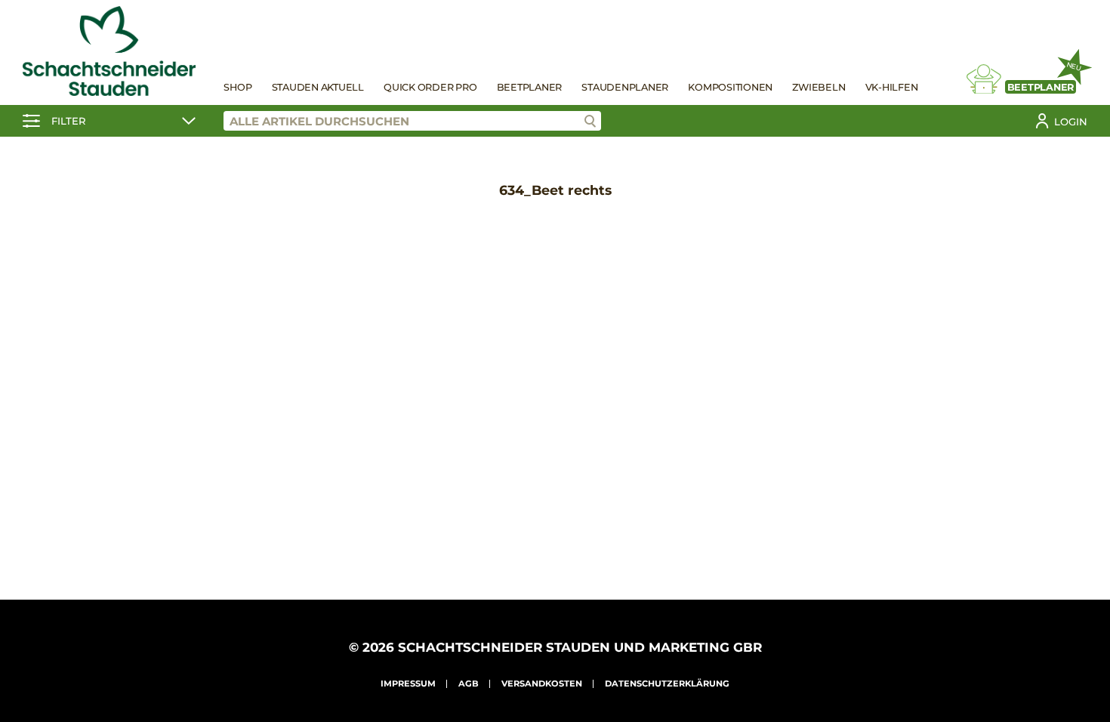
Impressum (408, 683)
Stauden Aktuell (318, 87)
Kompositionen (730, 87)
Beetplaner (530, 87)
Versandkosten (541, 683)
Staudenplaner (624, 87)
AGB (468, 683)
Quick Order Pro (430, 87)
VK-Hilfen (891, 87)
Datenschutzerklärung (667, 683)
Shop (237, 87)
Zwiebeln (818, 87)
